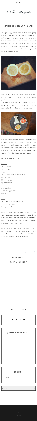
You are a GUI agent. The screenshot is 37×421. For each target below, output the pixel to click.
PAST (23, 309)
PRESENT (15, 309)
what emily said (21, 410)
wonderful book (6, 49)
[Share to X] (24, 252)
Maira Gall (18, 415)
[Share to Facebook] (29, 252)
